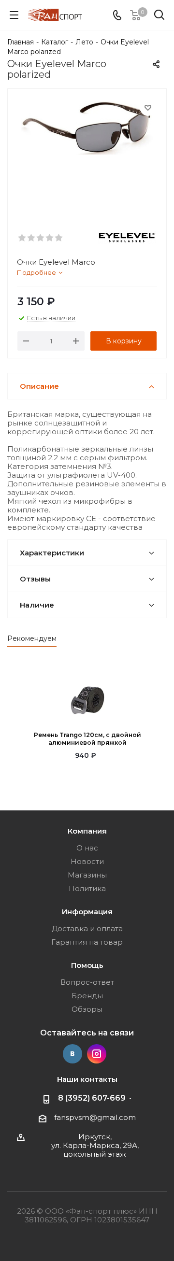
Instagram (96, 1053)
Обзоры (87, 1009)
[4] (50, 238)
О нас (87, 847)
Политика (87, 888)
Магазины (87, 874)
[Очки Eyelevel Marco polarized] (87, 149)
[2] (31, 238)
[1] (22, 238)
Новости (87, 861)
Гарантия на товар (87, 942)
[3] (40, 238)
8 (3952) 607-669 (92, 1098)
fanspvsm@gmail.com (95, 1117)
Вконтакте (72, 1053)
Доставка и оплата (87, 928)
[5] (59, 238)
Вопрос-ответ (87, 982)
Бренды (87, 995)
